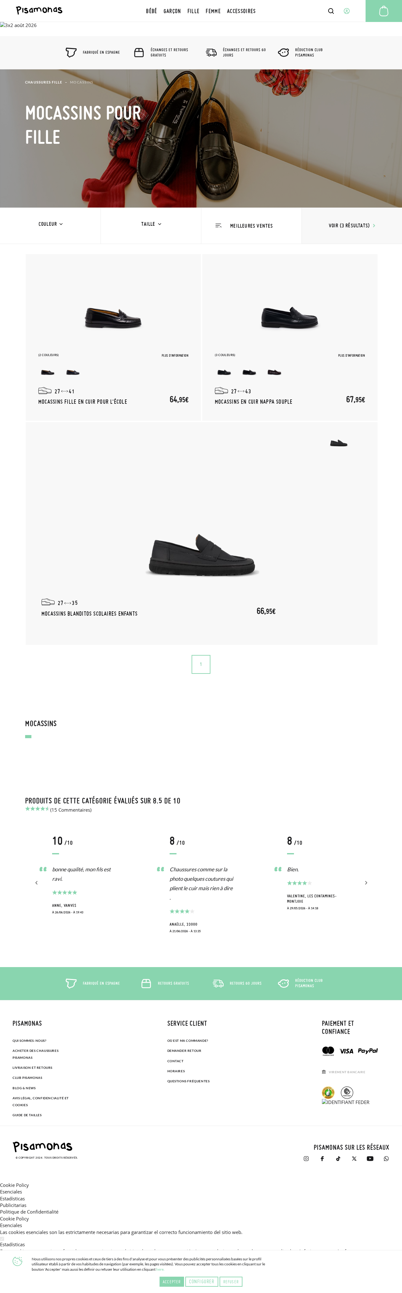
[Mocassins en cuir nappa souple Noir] (249, 370)
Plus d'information (175, 355)
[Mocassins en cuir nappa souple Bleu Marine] (224, 370)
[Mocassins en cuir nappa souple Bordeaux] (274, 370)
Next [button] (365, 883)
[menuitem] (151, 11)
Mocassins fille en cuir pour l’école (82, 401)
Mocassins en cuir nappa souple (254, 401)
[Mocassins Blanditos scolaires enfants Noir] (338, 439)
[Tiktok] (338, 1158)
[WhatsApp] (386, 1158)
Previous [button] (37, 883)
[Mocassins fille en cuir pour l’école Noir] (47, 370)
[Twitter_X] (354, 1158)
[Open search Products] (331, 11)
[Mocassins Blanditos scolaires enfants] (202, 533)
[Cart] (384, 11)
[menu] (201, 11)
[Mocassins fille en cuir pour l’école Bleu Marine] (72, 370)
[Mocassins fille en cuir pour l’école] (113, 307)
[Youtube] (370, 1158)
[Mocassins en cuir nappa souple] (290, 307)
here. (160, 1269)
